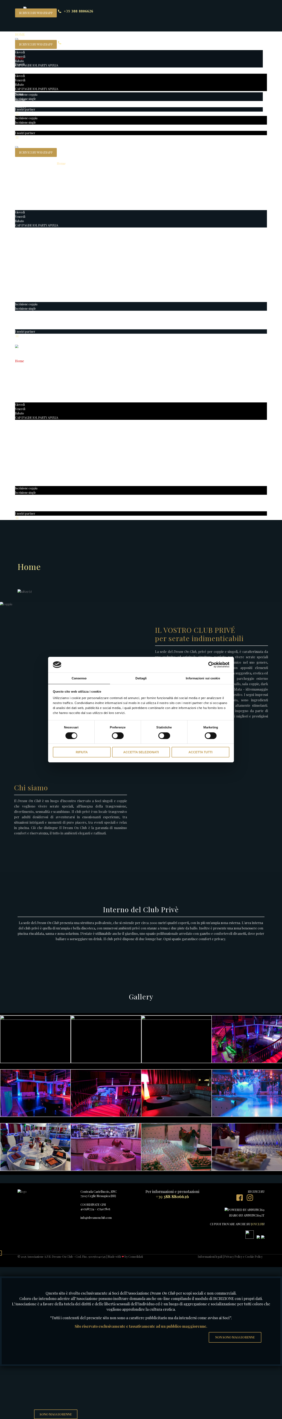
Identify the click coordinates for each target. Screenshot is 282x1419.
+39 (78, 11)
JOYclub (257, 1224)
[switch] (118, 735)
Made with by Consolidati (125, 1257)
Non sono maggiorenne (235, 1337)
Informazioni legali (210, 1257)
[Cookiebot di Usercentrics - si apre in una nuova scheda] (211, 665)
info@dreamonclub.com (96, 1218)
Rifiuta (82, 752)
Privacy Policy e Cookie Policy (243, 1257)
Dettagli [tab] (141, 678)
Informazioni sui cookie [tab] (203, 678)
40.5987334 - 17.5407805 (95, 1209)
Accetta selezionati (141, 752)
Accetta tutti (200, 752)
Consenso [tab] (79, 678)
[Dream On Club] (16, 37)
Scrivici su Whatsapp (36, 13)
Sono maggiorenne (56, 1414)
